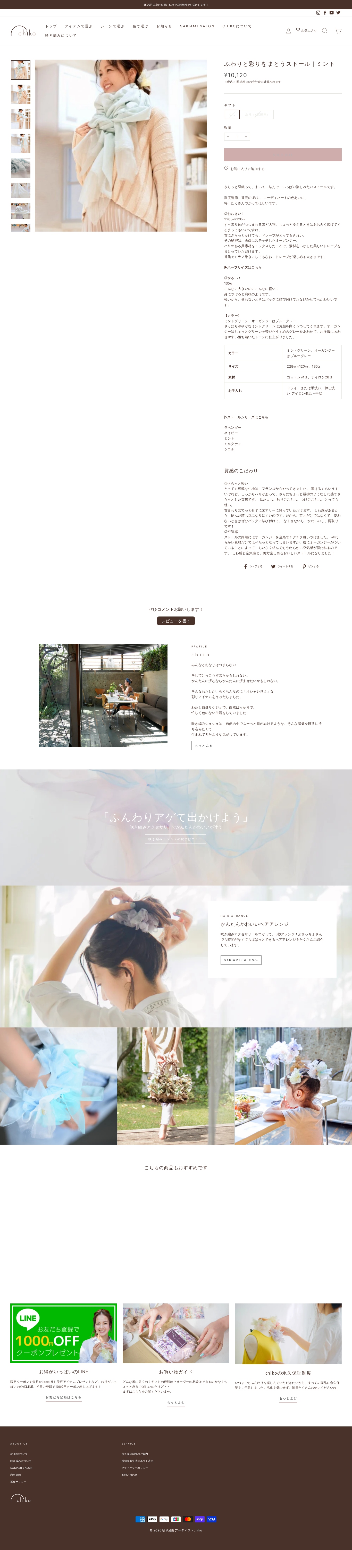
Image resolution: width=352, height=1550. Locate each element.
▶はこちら (243, 267)
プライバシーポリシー (135, 1467)
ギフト (230, 105)
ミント (229, 438)
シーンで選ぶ (113, 26)
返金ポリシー (18, 1481)
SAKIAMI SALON (197, 26)
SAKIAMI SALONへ (241, 960)
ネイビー (231, 433)
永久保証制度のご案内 (135, 1453)
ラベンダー (232, 427)
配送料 (241, 82)
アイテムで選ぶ (79, 26)
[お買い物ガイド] (176, 1333)
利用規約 (15, 1474)
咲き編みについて (61, 35)
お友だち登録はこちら (64, 1397)
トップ (51, 26)
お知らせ (164, 26)
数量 (228, 127)
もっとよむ (176, 1402)
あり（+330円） (257, 114)
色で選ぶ (141, 26)
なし (232, 114)
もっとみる (204, 746)
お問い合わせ (130, 1474)
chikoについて (237, 26)
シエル (229, 449)
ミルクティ (232, 444)
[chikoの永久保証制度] (288, 1333)
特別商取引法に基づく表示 (138, 1460)
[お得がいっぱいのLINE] (63, 1333)
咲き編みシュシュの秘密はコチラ (175, 839)
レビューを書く (176, 620)
